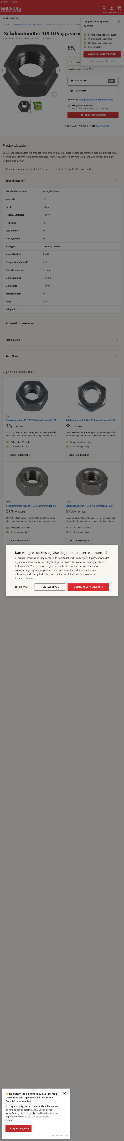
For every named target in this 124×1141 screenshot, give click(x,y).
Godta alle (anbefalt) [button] (88, 586)
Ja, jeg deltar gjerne (18, 1128)
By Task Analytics (60, 1135)
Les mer (30, 578)
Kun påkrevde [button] (50, 586)
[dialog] (62, 570)
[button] (21, 587)
